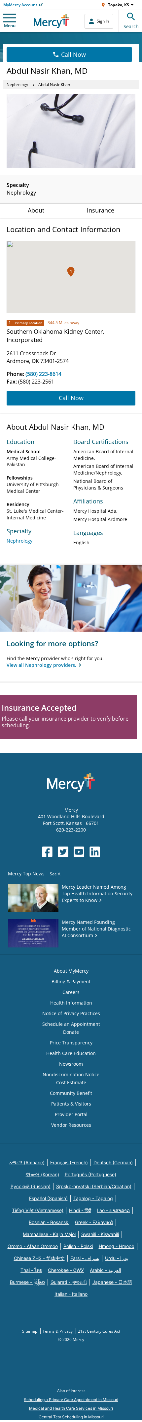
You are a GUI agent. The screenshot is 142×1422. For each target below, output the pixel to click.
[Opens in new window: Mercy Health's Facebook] (47, 851)
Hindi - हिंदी (80, 1210)
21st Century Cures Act (99, 1331)
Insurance (100, 210)
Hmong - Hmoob (116, 1246)
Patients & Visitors (71, 1104)
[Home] (52, 21)
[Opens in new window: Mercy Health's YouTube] (79, 851)
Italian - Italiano (71, 1294)
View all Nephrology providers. (42, 665)
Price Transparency (71, 1042)
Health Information (71, 1003)
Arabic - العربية (105, 1270)
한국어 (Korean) (42, 1174)
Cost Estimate (71, 1082)
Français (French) (69, 1162)
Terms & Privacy (58, 1331)
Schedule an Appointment (71, 1024)
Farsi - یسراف (84, 1258)
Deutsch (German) (113, 1162)
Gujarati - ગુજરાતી (69, 1282)
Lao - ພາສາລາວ (113, 1210)
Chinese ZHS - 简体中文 (39, 1258)
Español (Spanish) (48, 1198)
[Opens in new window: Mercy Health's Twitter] (63, 851)
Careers (71, 992)
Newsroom (71, 1064)
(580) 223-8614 (43, 374)
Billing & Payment (71, 981)
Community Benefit (71, 1093)
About (36, 210)
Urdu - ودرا (116, 1258)
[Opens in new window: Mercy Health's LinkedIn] (94, 851)
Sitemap (30, 1331)
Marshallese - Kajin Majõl (49, 1234)
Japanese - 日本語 (112, 1282)
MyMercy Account (20, 5)
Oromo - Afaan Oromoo (33, 1246)
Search (131, 26)
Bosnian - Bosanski (49, 1222)
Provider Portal (71, 1114)
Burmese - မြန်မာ (27, 1282)
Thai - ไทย (31, 1270)
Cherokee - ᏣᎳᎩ (66, 1270)
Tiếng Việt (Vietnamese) (37, 1210)
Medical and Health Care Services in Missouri (71, 1408)
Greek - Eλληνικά (94, 1222)
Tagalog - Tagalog (93, 1198)
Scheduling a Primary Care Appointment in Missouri (71, 1399)
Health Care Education (71, 1053)
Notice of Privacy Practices (71, 1013)
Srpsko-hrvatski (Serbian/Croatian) (93, 1186)
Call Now (73, 54)
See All (56, 874)
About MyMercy (71, 971)
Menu (10, 26)
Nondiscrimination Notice (71, 1074)
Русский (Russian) (31, 1186)
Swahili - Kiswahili (100, 1234)
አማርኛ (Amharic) (27, 1162)
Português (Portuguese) (90, 1174)
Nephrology (17, 84)
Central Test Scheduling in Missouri (71, 1416)
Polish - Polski (78, 1246)
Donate (71, 1032)
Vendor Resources (71, 1125)
